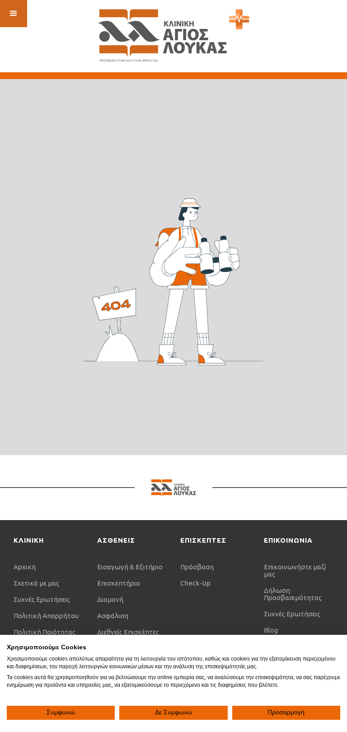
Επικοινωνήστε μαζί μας (295, 570)
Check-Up (195, 583)
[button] (13, 13)
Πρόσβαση (197, 567)
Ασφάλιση (112, 615)
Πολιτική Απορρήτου (46, 615)
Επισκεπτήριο (118, 583)
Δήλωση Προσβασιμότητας (293, 594)
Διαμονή (110, 599)
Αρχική (25, 567)
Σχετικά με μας (36, 583)
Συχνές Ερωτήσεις (42, 599)
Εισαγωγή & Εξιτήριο (130, 567)
